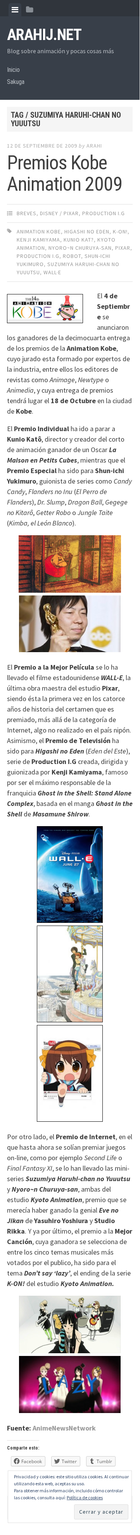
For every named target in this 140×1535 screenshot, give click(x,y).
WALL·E (52, 272)
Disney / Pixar (59, 213)
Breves (26, 213)
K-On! (120, 231)
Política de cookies (85, 1497)
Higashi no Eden (86, 231)
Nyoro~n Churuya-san (80, 247)
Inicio (13, 69)
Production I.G (103, 213)
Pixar (122, 247)
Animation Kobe (39, 231)
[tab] (15, 9)
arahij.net (44, 35)
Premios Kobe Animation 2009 (64, 173)
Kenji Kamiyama (38, 239)
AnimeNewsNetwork (64, 1428)
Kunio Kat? (79, 239)
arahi (94, 145)
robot (72, 255)
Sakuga (15, 81)
